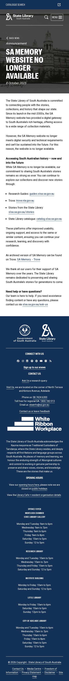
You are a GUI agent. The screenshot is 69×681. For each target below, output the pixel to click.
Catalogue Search (15, 4)
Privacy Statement (31, 672)
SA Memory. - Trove (28, 260)
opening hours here (29, 485)
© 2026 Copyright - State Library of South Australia (34, 662)
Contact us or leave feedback (34, 411)
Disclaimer (50, 672)
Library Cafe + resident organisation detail (38, 495)
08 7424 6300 (40, 397)
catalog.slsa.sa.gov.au (49, 219)
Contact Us (18, 669)
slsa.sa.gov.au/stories (21, 212)
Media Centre (34, 669)
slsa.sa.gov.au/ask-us (35, 304)
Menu (55, 17)
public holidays (39, 488)
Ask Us (25, 381)
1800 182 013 (47, 401)
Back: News (14, 38)
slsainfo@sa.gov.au (39, 405)
